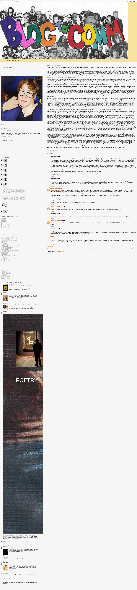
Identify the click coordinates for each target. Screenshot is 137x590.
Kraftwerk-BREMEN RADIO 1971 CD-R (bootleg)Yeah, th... (14, 192)
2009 (3, 180)
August (4, 202)
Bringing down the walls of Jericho (15, 549)
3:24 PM (61, 150)
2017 (3, 170)
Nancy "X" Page (4, 257)
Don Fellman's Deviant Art (6, 236)
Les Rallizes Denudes (6, 251)
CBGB (2, 227)
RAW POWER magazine (6, 261)
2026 (3, 159)
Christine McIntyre (5, 228)
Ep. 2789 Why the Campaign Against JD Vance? (12, 558)
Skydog (110, 134)
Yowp (4, 294)
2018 (3, 169)
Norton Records (4, 259)
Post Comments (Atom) (58, 251)
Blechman (3, 222)
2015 (3, 173)
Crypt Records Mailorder (6, 231)
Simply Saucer (4, 268)
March (4, 207)
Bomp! (2, 223)
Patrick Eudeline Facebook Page (8, 260)
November (5, 186)
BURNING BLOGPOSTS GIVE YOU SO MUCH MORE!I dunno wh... (16, 193)
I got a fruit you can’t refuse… (8, 574)
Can (2, 225)
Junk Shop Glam (4, 249)
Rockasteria (5, 303)
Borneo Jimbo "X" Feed (6, 224)
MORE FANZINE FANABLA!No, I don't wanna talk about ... (14, 195)
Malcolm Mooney (4, 254)
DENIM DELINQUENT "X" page (8, 235)
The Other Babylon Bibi (6, 273)
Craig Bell (3, 230)
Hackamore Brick (4, 244)
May (4, 205)
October (5, 188)
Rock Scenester (4, 264)
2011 (3, 178)
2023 (3, 163)
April (4, 206)
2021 (3, 165)
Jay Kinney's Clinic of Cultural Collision (9, 247)
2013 (3, 175)
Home (91, 248)
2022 (3, 164)
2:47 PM (52, 226)
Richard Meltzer (4, 262)
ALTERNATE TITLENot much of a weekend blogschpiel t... (14, 190)
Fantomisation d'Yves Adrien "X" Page (9, 238)
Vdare (2, 277)
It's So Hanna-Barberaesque (9, 578)
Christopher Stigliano (56, 188)
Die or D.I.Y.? (5, 563)
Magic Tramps (4, 253)
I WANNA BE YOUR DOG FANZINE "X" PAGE (10, 245)
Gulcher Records (4, 243)
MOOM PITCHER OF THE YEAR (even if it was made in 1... (14, 199)
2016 (3, 171)
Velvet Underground (5, 278)
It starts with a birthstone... (9, 284)
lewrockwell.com (4, 252)
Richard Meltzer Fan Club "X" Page (8, 263)
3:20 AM (52, 176)
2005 (3, 211)
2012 (3, 176)
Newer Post (49, 248)
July (4, 203)
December (5, 185)
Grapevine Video (4, 241)
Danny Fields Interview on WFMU (8, 234)
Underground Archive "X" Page (7, 276)
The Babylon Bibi (4, 270)
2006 (3, 184)
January (5, 210)
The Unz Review (4, 274)
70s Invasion (4, 218)
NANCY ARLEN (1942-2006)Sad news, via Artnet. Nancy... (14, 191)
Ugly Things (3, 275)
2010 (3, 179)
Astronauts (3, 221)
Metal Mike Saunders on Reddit (8, 255)
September (5, 200)
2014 (3, 174)
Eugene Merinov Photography (7, 237)
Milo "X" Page (4, 256)
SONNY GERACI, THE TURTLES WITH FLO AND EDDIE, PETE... (16, 196)
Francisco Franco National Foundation (9, 240)
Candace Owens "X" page (6, 226)
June (4, 204)
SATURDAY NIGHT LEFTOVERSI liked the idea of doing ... (14, 198)
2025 (3, 160)
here (73, 103)
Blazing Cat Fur (6, 541)
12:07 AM (52, 244)
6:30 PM (52, 197)
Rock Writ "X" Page (5, 266)
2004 (3, 212)
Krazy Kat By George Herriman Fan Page (10, 250)
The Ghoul (3, 271)
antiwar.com (3, 220)
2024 (3, 161)
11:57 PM (52, 236)
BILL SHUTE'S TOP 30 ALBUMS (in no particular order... (14, 197)
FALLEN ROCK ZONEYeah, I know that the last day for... (14, 189)
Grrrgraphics (3, 242)
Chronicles (3, 229)
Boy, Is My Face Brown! (13, 295)
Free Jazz (5, 548)
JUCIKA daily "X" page (6, 248)
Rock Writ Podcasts (5, 267)
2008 (3, 182)
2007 (3, 183)
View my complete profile (6, 136)
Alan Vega (3, 219)
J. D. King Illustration (5, 246)
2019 (3, 168)
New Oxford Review (5, 258)
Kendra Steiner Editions (8, 313)
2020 (3, 166)
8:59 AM (52, 218)
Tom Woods (5, 557)
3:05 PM (52, 204)
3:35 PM (52, 211)
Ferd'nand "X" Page (5, 239)
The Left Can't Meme (5, 272)
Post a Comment (50, 246)
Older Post (133, 248)
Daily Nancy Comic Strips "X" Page (8, 233)
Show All (41, 585)
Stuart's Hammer (4, 269)
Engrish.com (5, 573)
